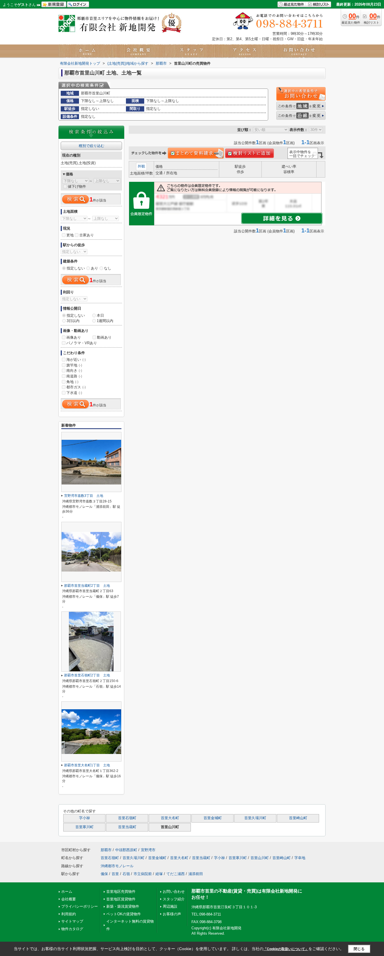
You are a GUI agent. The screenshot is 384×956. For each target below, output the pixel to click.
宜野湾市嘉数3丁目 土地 (83, 496)
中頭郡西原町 (126, 850)
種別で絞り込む (91, 146)
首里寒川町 (84, 827)
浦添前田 (195, 874)
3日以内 (73, 321)
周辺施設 (170, 906)
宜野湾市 (148, 850)
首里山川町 (259, 858)
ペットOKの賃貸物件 (123, 914)
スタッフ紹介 (174, 899)
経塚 (159, 874)
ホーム (66, 891)
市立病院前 (143, 874)
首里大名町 (170, 818)
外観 (141, 166)
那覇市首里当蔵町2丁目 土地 (87, 586)
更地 (70, 235)
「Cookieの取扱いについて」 (285, 949)
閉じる (359, 949)
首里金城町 (213, 818)
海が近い (76, 359)
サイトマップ (72, 921)
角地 (72, 382)
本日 (100, 315)
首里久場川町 (255, 818)
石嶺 (126, 874)
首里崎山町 (298, 818)
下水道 (74, 393)
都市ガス (76, 387)
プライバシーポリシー (79, 906)
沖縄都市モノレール (117, 866)
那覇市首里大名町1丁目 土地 (87, 765)
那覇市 (106, 850)
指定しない (76, 268)
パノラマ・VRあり (81, 343)
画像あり (73, 337)
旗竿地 (74, 365)
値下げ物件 (77, 186)
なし (107, 268)
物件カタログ (72, 929)
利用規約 (68, 914)
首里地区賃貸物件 (120, 899)
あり (94, 268)
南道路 (74, 376)
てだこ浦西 (175, 874)
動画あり (104, 337)
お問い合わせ (174, 891)
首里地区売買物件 (120, 891)
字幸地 (299, 858)
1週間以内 (105, 321)
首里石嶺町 (127, 818)
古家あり (86, 235)
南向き (74, 370)
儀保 (104, 874)
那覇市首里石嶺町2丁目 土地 (87, 675)
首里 (115, 874)
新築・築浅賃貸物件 (122, 906)
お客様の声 (172, 914)
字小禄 (84, 818)
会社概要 (68, 899)
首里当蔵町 (127, 827)
